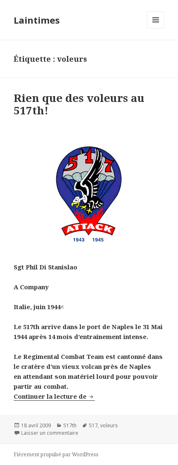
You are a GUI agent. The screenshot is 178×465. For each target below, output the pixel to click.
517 (93, 425)
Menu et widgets (155, 28)
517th (70, 425)
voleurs (109, 425)
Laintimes (37, 20)
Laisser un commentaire (49, 432)
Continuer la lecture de (54, 396)
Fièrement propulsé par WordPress (56, 454)
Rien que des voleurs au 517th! (79, 104)
